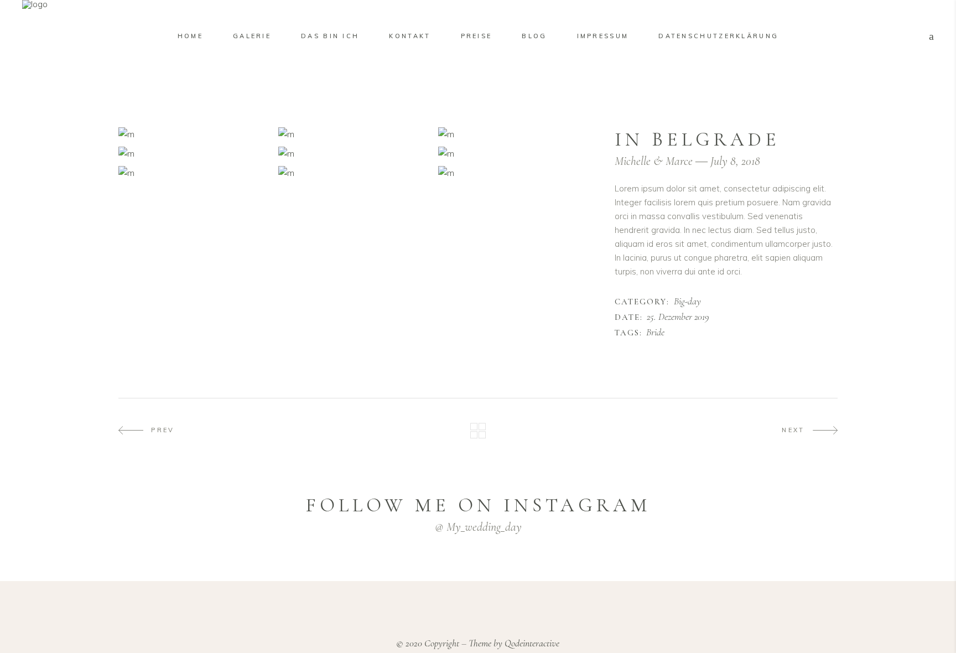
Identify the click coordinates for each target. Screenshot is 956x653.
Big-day (687, 301)
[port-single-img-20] (195, 173)
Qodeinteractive (532, 643)
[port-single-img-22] (515, 173)
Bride (655, 332)
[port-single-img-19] (195, 153)
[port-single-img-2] (355, 134)
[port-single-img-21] (355, 173)
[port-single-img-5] (515, 153)
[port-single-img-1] (195, 134)
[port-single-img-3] (515, 134)
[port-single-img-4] (355, 153)
